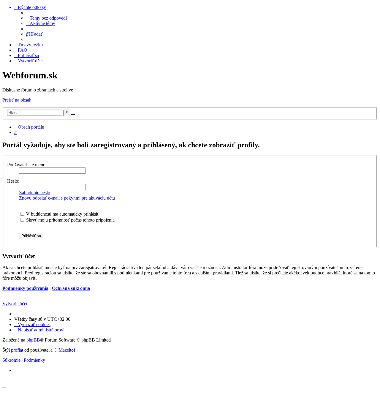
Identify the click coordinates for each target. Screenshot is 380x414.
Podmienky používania (25, 288)
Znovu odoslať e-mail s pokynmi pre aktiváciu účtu (67, 197)
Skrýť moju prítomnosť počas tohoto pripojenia (70, 219)
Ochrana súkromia (71, 288)
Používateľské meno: (27, 164)
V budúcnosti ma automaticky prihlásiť (62, 214)
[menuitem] (46, 17)
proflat (17, 350)
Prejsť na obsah (16, 99)
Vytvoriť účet (14, 303)
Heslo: (13, 181)
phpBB (33, 339)
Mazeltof (66, 350)
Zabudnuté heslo (34, 192)
